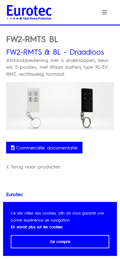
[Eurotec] (29, 12)
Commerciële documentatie (47, 147)
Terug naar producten (36, 166)
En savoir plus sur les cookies (36, 226)
